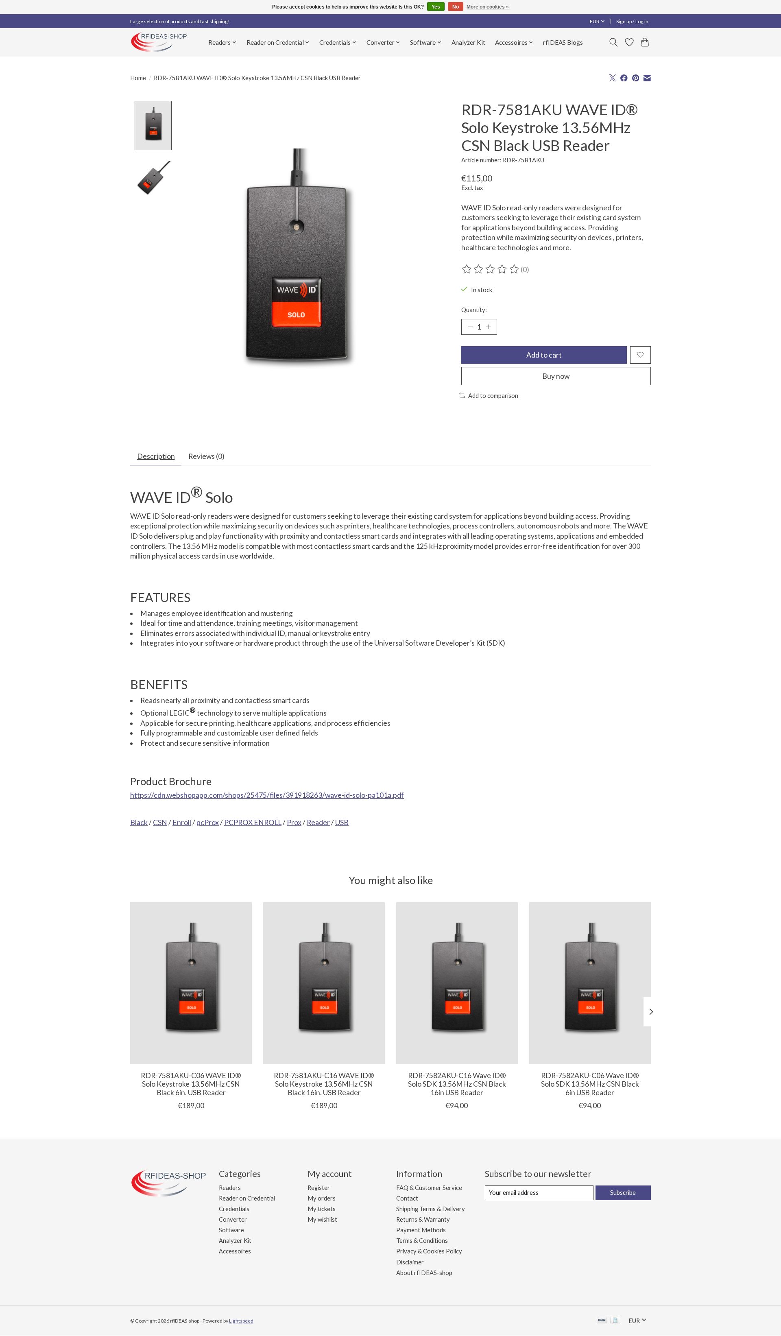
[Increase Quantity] (488, 326)
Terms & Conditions (422, 1240)
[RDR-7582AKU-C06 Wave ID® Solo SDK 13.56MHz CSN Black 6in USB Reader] (590, 983)
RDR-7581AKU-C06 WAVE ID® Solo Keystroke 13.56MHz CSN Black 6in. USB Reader (191, 1084)
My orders (322, 1198)
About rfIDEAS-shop (424, 1272)
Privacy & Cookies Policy (429, 1251)
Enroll (181, 822)
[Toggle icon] (614, 42)
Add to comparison (493, 395)
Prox (294, 822)
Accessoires (235, 1251)
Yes (436, 7)
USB (342, 822)
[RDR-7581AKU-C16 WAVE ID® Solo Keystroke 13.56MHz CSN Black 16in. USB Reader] (324, 983)
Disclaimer (410, 1262)
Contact (407, 1198)
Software (231, 1230)
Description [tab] (156, 456)
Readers (230, 1187)
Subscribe (623, 1192)
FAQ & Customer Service (429, 1187)
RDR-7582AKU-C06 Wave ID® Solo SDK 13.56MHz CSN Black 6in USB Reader (590, 1084)
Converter (233, 1219)
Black (139, 822)
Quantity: (474, 309)
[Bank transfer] (602, 1321)
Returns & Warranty (423, 1219)
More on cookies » (488, 7)
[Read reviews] (491, 269)
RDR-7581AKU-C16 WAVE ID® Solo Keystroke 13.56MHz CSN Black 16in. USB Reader (324, 1084)
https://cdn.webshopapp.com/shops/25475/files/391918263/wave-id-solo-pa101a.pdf (267, 795)
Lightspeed (241, 1321)
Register (319, 1187)
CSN (160, 822)
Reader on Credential (247, 1198)
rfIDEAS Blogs (563, 42)
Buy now (555, 376)
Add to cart (544, 355)
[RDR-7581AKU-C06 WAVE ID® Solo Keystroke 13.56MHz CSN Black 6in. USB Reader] (191, 983)
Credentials (234, 1208)
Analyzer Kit (468, 42)
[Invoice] (615, 1321)
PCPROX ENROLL (252, 822)
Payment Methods (421, 1230)
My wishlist (322, 1219)
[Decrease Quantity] (470, 326)
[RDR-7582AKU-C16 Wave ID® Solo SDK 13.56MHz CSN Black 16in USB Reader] (457, 983)
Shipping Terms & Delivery (430, 1208)
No (455, 7)
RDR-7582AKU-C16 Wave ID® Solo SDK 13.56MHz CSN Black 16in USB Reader (457, 1084)
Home (138, 77)
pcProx (207, 822)
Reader (318, 822)
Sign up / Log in (632, 21)
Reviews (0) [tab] (206, 456)
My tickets (322, 1208)
